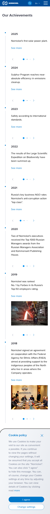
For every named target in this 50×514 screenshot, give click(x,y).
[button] (23, 59)
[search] (30, 3)
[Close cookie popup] (42, 435)
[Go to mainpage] (10, 3)
